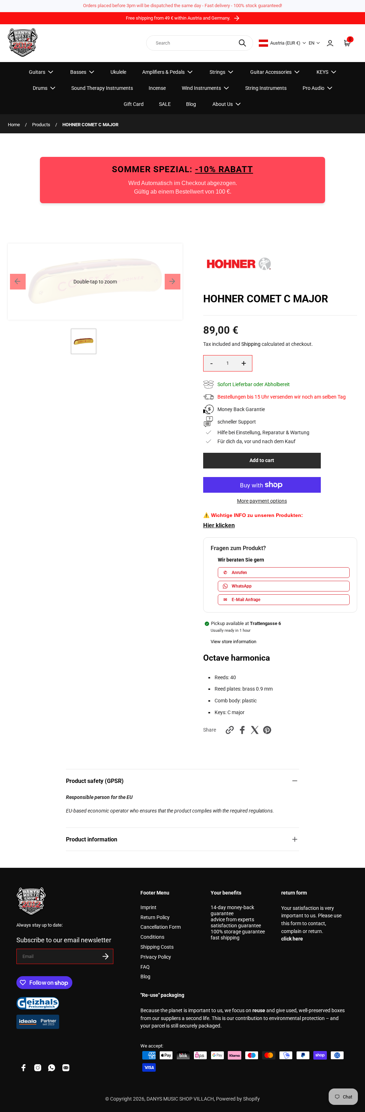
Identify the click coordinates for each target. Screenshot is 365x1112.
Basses (78, 72)
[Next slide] (172, 281)
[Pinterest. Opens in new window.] (267, 730)
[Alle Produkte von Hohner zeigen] (238, 282)
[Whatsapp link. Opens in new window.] (52, 1068)
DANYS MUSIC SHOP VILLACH (180, 1099)
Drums (40, 88)
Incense (157, 88)
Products (41, 124)
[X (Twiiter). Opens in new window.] (254, 730)
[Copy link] (229, 730)
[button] (95, 282)
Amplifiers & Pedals (163, 72)
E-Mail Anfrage (241, 599)
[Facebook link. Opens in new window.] (23, 1068)
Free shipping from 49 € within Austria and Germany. (178, 18)
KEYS (322, 72)
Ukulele (118, 72)
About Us (222, 104)
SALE (165, 104)
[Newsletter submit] (105, 956)
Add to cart (262, 460)
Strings (217, 72)
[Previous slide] (18, 281)
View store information (233, 641)
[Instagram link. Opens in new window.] (38, 1068)
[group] (83, 341)
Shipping (251, 344)
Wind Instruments (201, 88)
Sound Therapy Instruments (102, 88)
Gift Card (134, 104)
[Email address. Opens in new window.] (66, 1068)
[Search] (242, 43)
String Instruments (266, 88)
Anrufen (235, 572)
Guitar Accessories (271, 72)
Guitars (37, 72)
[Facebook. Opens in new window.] (242, 730)
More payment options (262, 501)
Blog (191, 104)
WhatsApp (242, 586)
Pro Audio (313, 88)
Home (14, 124)
